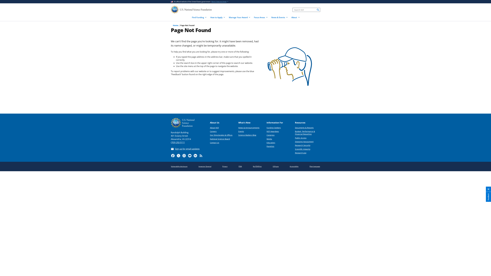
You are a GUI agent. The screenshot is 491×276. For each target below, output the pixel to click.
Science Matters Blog (247, 135)
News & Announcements (248, 127)
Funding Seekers (274, 127)
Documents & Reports (304, 127)
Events (241, 131)
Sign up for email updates (187, 148)
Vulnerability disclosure (179, 166)
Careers (213, 131)
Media (269, 139)
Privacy (224, 166)
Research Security (302, 145)
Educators (271, 142)
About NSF (214, 127)
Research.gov (300, 153)
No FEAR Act (257, 166)
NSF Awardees (273, 131)
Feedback (488, 196)
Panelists (270, 146)
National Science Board (220, 139)
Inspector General (205, 166)
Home (175, 25)
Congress (271, 135)
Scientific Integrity (302, 149)
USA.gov (276, 166)
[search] (318, 9)
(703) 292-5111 (178, 142)
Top (485, 102)
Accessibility (294, 166)
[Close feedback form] (488, 189)
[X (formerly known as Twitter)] (178, 156)
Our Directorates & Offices (221, 135)
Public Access (300, 138)
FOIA (240, 166)
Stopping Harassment (304, 141)
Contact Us (214, 142)
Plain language (315, 166)
